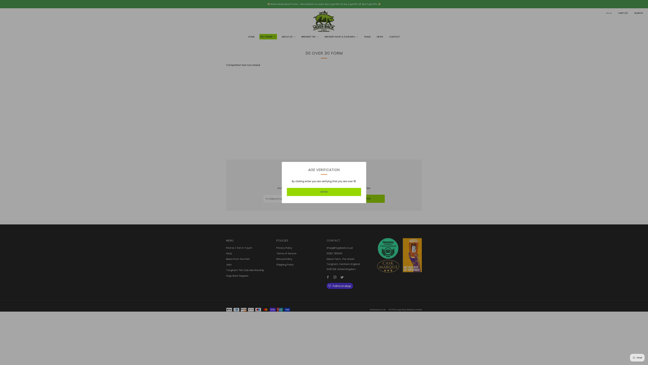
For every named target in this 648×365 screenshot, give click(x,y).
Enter (324, 191)
